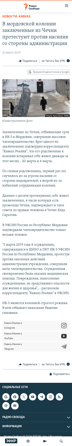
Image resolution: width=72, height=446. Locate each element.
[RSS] (59, 396)
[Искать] (61, 441)
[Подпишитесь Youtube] (32, 396)
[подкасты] (28, 441)
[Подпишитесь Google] (6, 396)
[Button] (28, 61)
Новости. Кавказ (16, 16)
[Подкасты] (6, 406)
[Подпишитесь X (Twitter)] (23, 396)
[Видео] (44, 441)
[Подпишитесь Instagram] (50, 396)
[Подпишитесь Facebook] (14, 396)
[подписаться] (14, 406)
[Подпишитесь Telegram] (41, 396)
